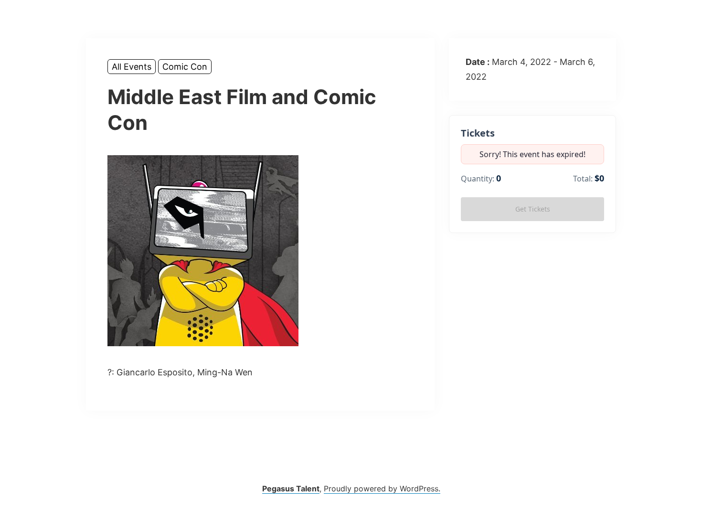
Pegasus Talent (290, 488)
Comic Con (184, 67)
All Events (131, 67)
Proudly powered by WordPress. (382, 488)
